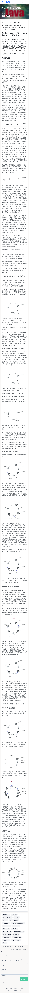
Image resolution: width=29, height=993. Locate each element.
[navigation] (13, 947)
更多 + (4, 943)
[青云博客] (6, 2)
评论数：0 (4, 13)
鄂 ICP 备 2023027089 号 (14, 990)
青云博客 (9, 988)
